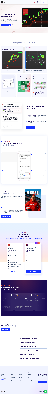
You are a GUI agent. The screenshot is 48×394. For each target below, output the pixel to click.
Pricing (12, 375)
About (12, 374)
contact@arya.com (4, 379)
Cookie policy (30, 377)
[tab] (9, 157)
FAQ (11, 378)
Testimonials (13, 377)
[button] (17, 2)
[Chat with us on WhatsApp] (45, 391)
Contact (12, 380)
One (20, 380)
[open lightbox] (6, 295)
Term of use (29, 374)
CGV (28, 378)
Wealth (20, 374)
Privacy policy (30, 380)
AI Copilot (20, 378)
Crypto (20, 375)
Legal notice (30, 375)
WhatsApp (2, 375)
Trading (20, 377)
